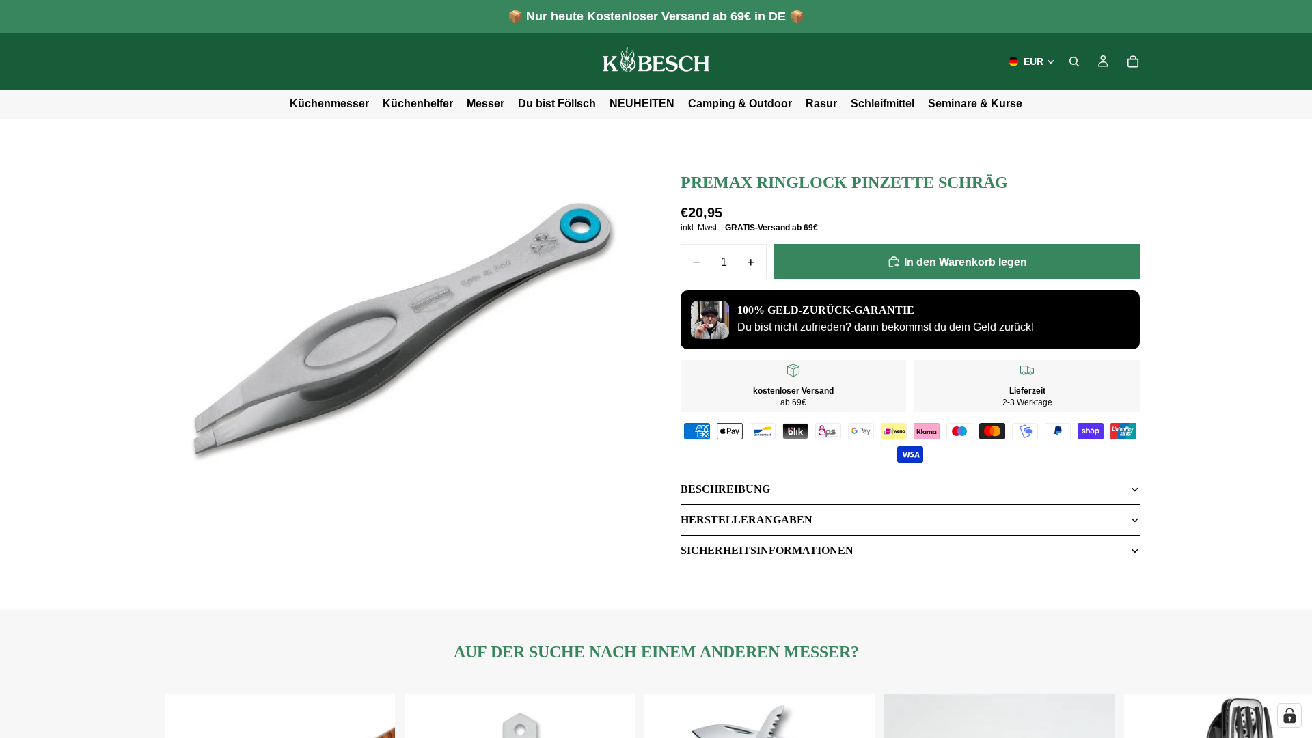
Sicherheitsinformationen (767, 550)
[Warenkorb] (1133, 61)
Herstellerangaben (746, 519)
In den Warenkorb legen (965, 262)
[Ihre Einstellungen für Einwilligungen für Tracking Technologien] (1289, 715)
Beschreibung (725, 489)
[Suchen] (1074, 61)
